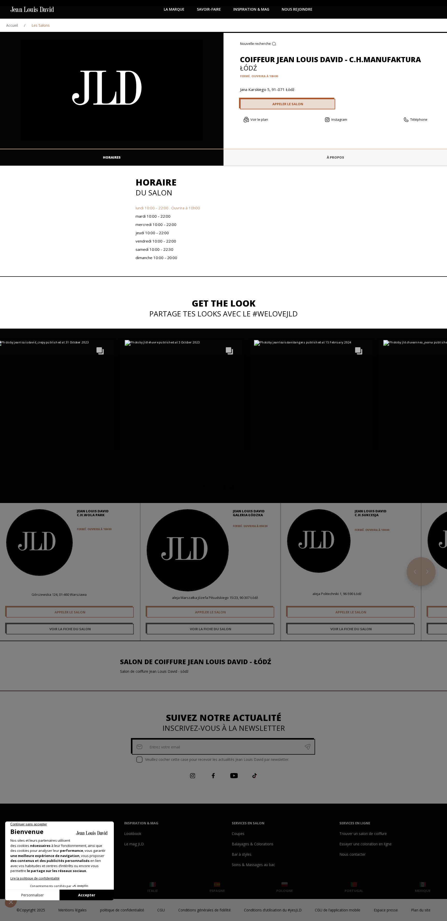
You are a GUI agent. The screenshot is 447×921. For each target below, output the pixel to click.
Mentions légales (72, 910)
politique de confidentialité (122, 910)
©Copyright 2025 (31, 910)
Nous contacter (352, 854)
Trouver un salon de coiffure (363, 833)
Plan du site (420, 910)
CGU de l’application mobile (337, 910)
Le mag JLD (134, 843)
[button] (182, 402)
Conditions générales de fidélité (204, 910)
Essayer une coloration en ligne (365, 843)
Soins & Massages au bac (253, 864)
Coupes (238, 833)
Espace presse (386, 910)
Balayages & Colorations (252, 843)
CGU (161, 910)
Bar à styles (241, 854)
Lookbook (132, 833)
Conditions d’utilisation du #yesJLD (273, 910)
